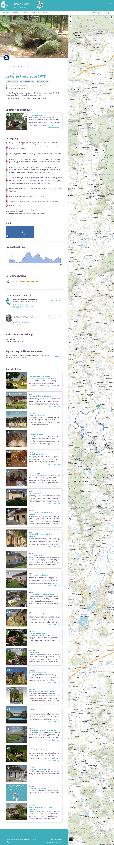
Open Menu (111, 3)
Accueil (9, 66)
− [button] (70, 19)
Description (25, 12)
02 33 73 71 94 (17, 324)
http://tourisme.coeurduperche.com (22, 321)
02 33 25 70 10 (17, 308)
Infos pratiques (35, 12)
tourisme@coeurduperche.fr (20, 322)
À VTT (14, 66)
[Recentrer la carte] (70, 26)
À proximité (45, 12)
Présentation (5, 12)
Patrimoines (16, 12)
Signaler (57, 356)
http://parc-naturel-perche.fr (21, 304)
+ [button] (70, 17)
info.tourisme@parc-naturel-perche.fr (23, 306)
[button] (70, 21)
